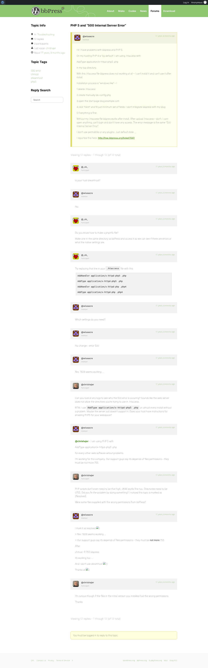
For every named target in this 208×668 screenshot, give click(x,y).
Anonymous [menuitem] (197, 2)
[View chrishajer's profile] (76, 386)
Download (169, 10)
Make (121, 10)
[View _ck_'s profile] (76, 168)
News (143, 10)
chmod (35, 74)
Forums (155, 10)
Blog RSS (173, 660)
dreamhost (37, 77)
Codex (132, 10)
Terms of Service (63, 660)
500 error (36, 70)
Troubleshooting (45, 34)
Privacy (51, 660)
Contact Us (41, 660)
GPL (32, 660)
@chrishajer (81, 441)
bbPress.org (47, 11)
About (110, 10)
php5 (33, 81)
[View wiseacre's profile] (77, 38)
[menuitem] (2, 2)
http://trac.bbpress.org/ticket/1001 (116, 137)
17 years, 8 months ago (165, 36)
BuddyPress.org (155, 660)
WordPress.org (129, 660)
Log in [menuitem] (186, 2)
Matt (166, 660)
